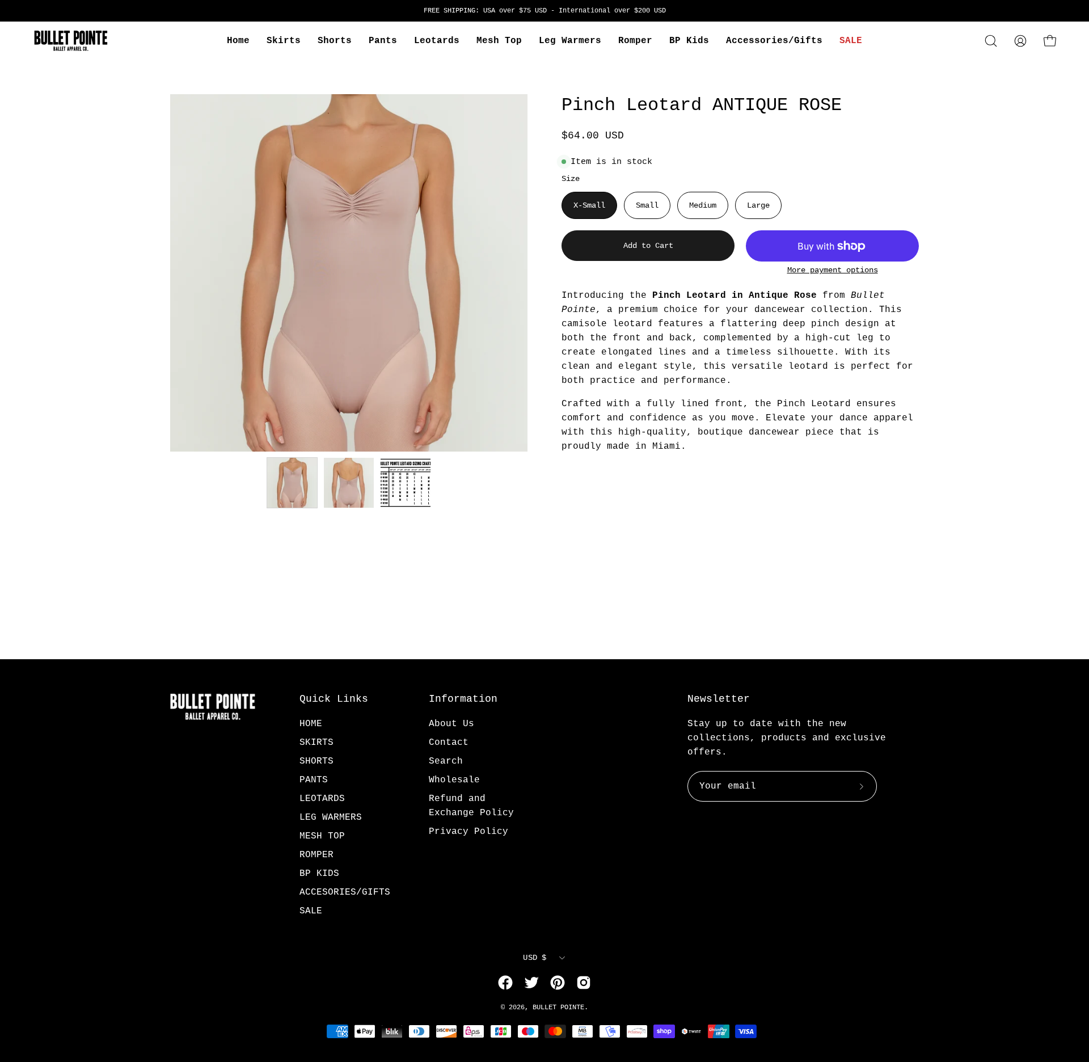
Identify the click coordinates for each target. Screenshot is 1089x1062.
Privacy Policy (468, 832)
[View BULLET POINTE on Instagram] (583, 982)
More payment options (832, 270)
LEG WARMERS (330, 817)
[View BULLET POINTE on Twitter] (531, 982)
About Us (451, 724)
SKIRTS (316, 743)
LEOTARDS (322, 799)
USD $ (534, 957)
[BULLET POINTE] (71, 41)
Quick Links (333, 699)
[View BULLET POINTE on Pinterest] (557, 982)
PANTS (313, 780)
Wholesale (454, 780)
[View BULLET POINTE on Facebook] (505, 982)
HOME (310, 724)
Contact (448, 743)
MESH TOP (322, 836)
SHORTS (316, 761)
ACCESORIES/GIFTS (344, 892)
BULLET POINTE (558, 1008)
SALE (310, 911)
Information (463, 699)
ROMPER (316, 855)
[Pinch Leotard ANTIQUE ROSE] (292, 482)
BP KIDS (319, 874)
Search (446, 761)
